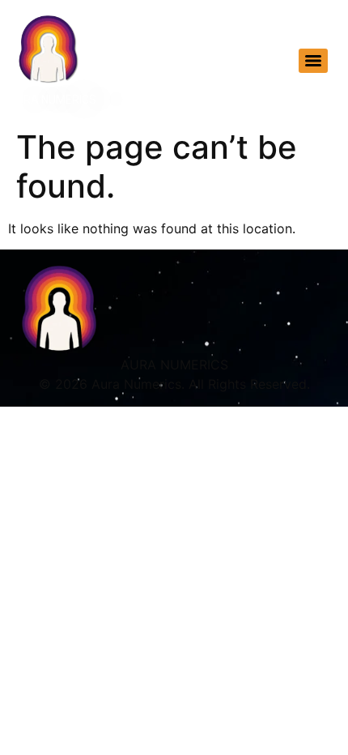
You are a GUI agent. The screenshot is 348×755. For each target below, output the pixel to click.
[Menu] (313, 61)
